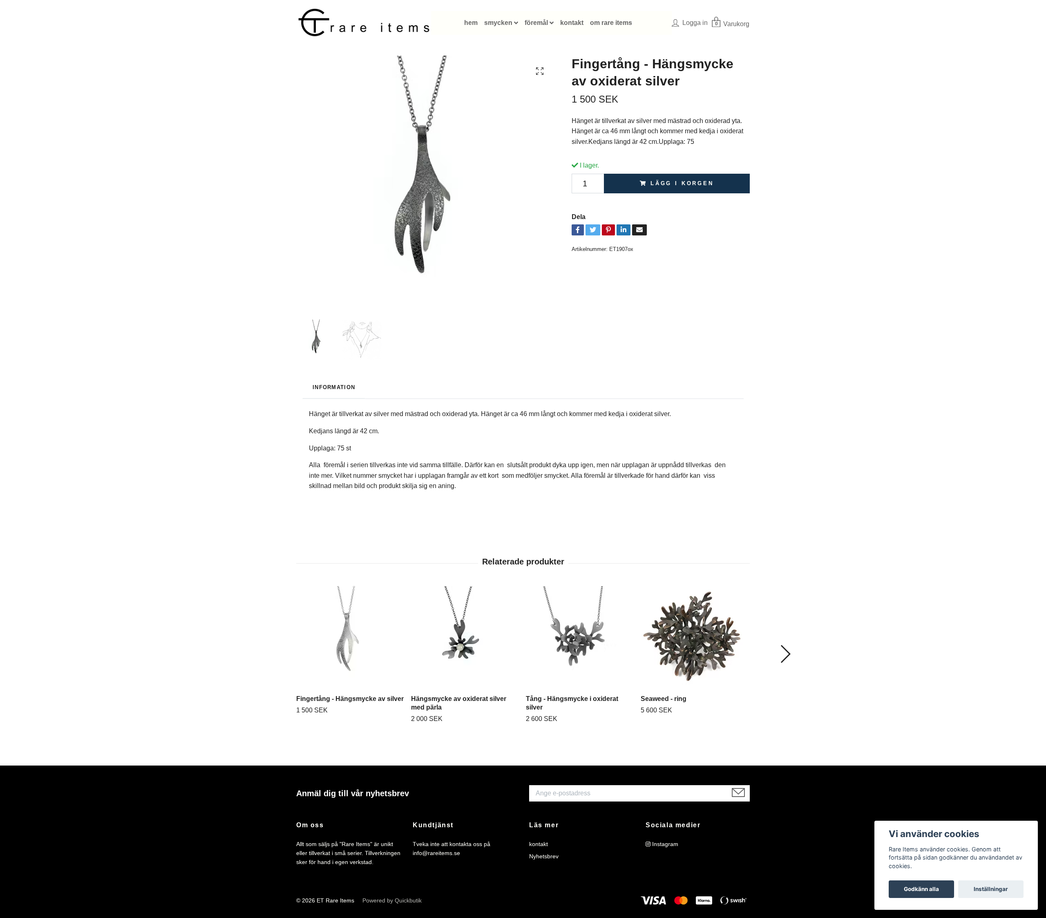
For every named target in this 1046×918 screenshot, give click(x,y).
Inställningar (991, 889)
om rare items (611, 22)
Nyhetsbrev (544, 856)
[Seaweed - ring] (695, 637)
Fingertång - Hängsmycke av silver (350, 698)
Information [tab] (334, 387)
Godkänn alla (921, 889)
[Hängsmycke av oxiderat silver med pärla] (465, 637)
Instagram (664, 844)
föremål (536, 22)
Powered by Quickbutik (392, 900)
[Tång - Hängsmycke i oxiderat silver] (580, 637)
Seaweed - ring (663, 698)
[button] (785, 654)
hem (471, 22)
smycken (498, 22)
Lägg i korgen (682, 183)
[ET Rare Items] (364, 23)
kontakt (571, 22)
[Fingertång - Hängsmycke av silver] (350, 637)
